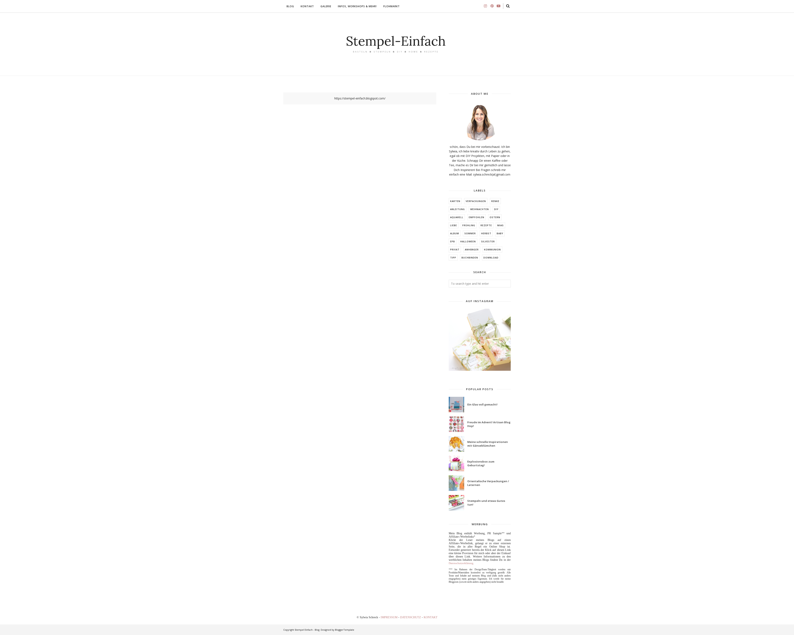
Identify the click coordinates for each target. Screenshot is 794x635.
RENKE (495, 201)
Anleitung (457, 209)
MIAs (500, 225)
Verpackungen (476, 201)
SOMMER (470, 233)
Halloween (468, 241)
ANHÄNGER (472, 249)
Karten (455, 201)
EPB (452, 241)
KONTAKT (431, 617)
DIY (496, 209)
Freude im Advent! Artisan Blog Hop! (489, 424)
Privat (454, 249)
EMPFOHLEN (476, 217)
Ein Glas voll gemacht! (482, 404)
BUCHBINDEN (470, 257)
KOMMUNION (492, 249)
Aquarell (456, 217)
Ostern (495, 217)
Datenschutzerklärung (461, 563)
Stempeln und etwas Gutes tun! (486, 502)
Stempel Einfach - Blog (307, 629)
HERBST (486, 233)
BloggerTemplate (344, 629)
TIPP (453, 257)
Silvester (488, 241)
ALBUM (454, 233)
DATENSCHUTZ (411, 617)
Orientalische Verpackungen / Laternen (488, 483)
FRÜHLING (468, 225)
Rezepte (486, 225)
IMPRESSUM (389, 617)
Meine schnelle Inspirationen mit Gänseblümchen (487, 443)
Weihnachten (479, 209)
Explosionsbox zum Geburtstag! (480, 463)
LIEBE (453, 225)
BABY (500, 233)
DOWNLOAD (491, 257)
